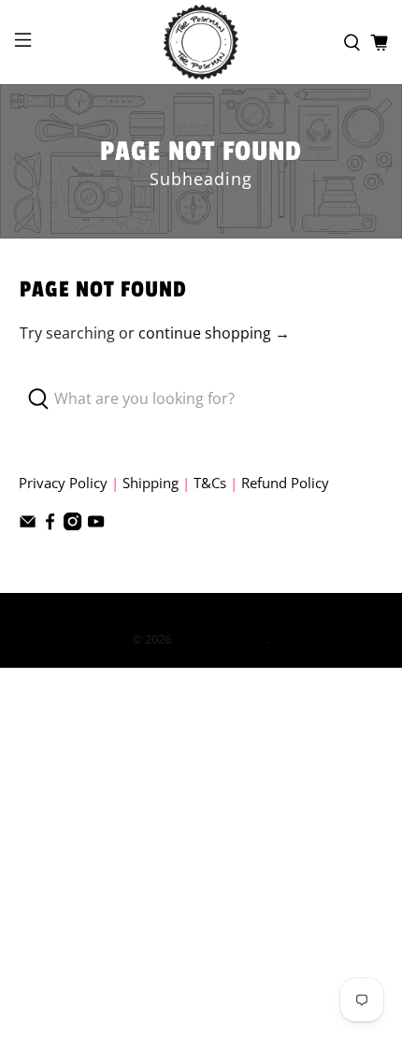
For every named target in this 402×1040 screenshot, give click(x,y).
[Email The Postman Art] (27, 524)
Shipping (150, 482)
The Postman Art (220, 638)
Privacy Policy (63, 482)
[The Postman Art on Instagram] (72, 524)
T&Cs (210, 482)
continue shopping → (214, 333)
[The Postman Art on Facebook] (50, 524)
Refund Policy (285, 482)
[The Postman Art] (201, 42)
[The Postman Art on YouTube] (96, 524)
